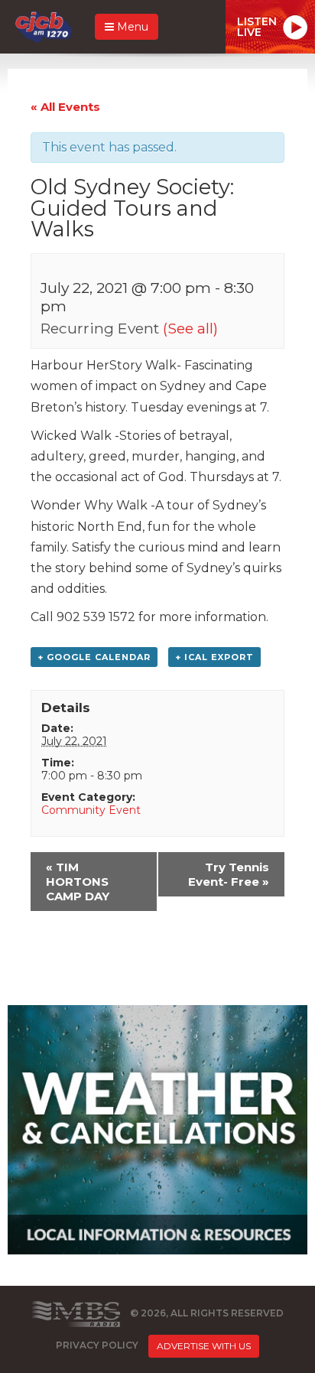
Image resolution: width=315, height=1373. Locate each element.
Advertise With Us (204, 1346)
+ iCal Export (214, 657)
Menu (131, 27)
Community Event (91, 810)
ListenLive (257, 27)
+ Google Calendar (94, 657)
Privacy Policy (97, 1345)
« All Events (65, 106)
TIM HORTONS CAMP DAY (77, 881)
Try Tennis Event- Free (228, 874)
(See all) (190, 328)
